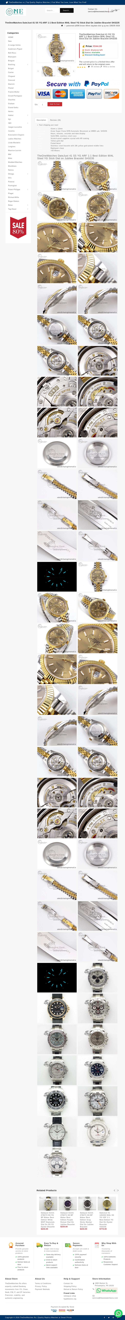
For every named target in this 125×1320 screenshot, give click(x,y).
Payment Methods (42, 1289)
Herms (10, 111)
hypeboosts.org (70, 1299)
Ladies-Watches (14, 139)
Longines (12, 146)
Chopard (11, 76)
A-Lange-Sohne (14, 45)
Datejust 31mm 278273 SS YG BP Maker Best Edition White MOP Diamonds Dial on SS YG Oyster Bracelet (48, 1220)
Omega (11, 174)
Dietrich (11, 84)
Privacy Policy (41, 1286)
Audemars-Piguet (15, 49)
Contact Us (68, 1283)
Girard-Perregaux (15, 96)
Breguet (11, 61)
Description (41, 120)
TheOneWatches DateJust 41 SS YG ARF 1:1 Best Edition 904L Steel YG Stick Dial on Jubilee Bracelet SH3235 (75, 157)
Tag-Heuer (12, 209)
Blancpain (12, 57)
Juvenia (11, 131)
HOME (10, 37)
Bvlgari (11, 68)
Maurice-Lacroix (14, 150)
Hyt (9, 119)
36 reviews (95, 67)
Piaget (10, 193)
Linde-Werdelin (14, 143)
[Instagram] (113, 1317)
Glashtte (11, 100)
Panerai (11, 182)
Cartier (11, 72)
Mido (10, 158)
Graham (11, 104)
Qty (36, 104)
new (10, 41)
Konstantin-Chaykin (16, 135)
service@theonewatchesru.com (105, 1298)
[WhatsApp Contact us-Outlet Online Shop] (118, 1313)
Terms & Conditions (43, 1283)
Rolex (10, 205)
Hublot (10, 115)
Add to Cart (55, 104)
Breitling (11, 65)
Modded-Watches (15, 162)
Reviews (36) (55, 120)
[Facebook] (104, 1317)
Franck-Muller (13, 92)
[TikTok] (117, 1317)
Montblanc (12, 166)
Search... (67, 10)
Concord (11, 80)
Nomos (11, 170)
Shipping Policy (70, 1286)
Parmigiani (12, 186)
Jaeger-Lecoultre (15, 127)
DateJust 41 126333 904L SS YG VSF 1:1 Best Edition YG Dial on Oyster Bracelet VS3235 (106, 1220)
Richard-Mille (13, 197)
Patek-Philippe (14, 189)
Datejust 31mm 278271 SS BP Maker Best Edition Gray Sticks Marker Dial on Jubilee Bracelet (87, 1220)
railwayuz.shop (70, 1296)
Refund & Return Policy (73, 1289)
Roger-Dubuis (13, 201)
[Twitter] (108, 1317)
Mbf (9, 154)
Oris (10, 178)
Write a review (109, 67)
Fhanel (11, 88)
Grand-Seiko (13, 107)
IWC (10, 123)
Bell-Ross (12, 53)
